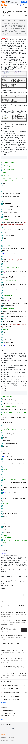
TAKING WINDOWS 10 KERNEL (8, 713)
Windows (7, 595)
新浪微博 (8, 724)
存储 (16, 595)
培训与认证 (14, 731)
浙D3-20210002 (14, 740)
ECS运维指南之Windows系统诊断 (8, 715)
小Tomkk (2, 662)
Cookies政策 (12, 736)
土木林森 (2, 654)
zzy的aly (2, 631)
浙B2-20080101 (14, 738)
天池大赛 (10, 731)
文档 (2, 731)
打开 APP (24, 1)
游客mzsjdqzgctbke (4, 624)
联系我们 (14, 728)
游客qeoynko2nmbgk (5, 647)
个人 (26, 8)
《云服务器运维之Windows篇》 (7, 710)
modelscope (3, 608)
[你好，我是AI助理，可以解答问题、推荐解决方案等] (20, 5)
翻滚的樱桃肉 (3, 616)
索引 (12, 595)
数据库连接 (21, 595)
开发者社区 (6, 731)
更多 (2, 719)
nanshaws (3, 639)
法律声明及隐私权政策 (5, 736)
